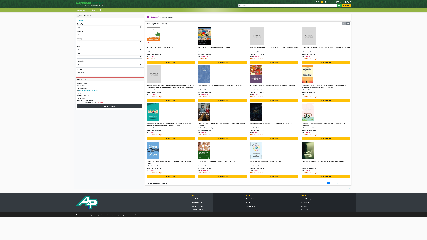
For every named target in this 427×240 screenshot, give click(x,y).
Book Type (80, 24)
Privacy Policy (250, 199)
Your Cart (304, 206)
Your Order (330, 2)
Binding (79, 39)
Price (79, 54)
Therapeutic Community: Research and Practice (216, 161)
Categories (81, 10)
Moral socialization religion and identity (265, 161)
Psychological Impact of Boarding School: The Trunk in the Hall (274, 47)
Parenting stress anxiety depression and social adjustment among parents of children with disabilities (169, 124)
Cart (319, 2)
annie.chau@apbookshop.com (89, 90)
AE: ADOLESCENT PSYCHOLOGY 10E (160, 47)
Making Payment (197, 206)
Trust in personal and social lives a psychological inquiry (323, 161)
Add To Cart (172, 62)
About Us (249, 202)
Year (78, 46)
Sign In (349, 2)
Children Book (96, 10)
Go (339, 5)
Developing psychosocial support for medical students (271, 123)
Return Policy (250, 206)
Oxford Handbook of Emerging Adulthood (214, 47)
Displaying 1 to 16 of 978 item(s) (157, 24)
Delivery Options (197, 210)
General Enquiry (109, 106)
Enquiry (340, 2)
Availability (80, 61)
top (350, 188)
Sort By (79, 69)
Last (348, 183)
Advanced (346, 5)
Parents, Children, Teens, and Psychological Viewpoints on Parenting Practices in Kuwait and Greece (324, 86)
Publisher (80, 31)
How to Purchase (197, 199)
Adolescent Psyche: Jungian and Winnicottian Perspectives (220, 85)
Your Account (305, 202)
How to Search (197, 202)
